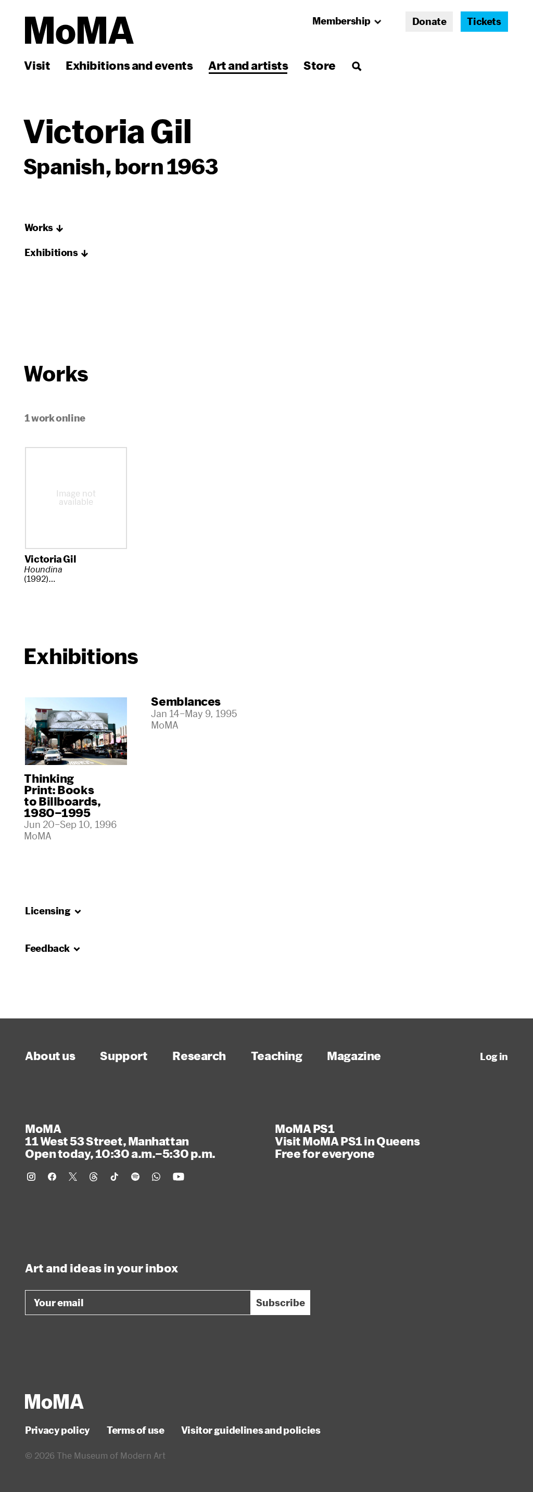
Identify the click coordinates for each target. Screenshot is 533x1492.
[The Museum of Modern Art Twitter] (72, 1176)
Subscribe (280, 1302)
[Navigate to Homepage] (79, 30)
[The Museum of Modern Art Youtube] (179, 1176)
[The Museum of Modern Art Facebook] (52, 1176)
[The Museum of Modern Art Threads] (93, 1176)
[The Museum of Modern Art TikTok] (114, 1176)
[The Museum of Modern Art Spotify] (135, 1176)
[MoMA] (54, 1401)
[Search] (356, 65)
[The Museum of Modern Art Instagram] (31, 1176)
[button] (44, 228)
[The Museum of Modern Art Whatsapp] (156, 1176)
